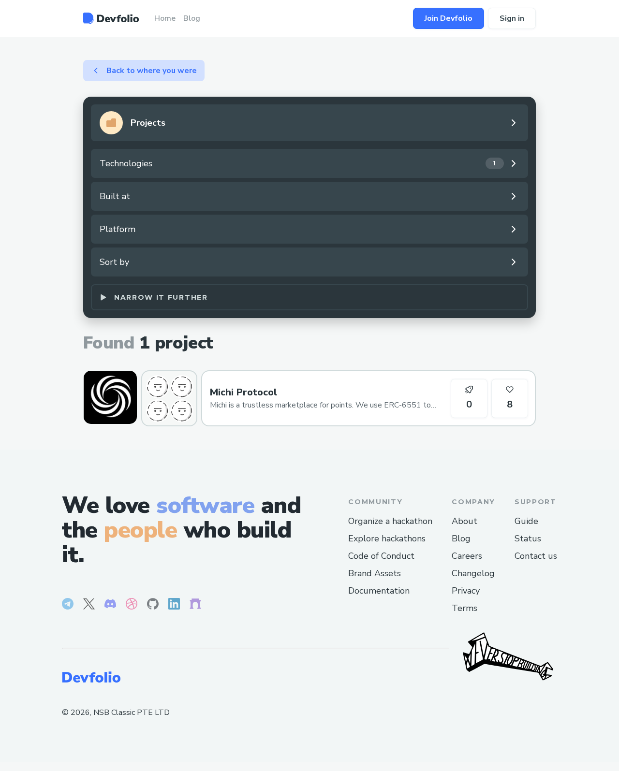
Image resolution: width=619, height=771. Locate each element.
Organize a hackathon (390, 521)
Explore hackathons (387, 538)
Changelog (473, 573)
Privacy (466, 590)
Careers (467, 556)
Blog (461, 538)
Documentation (379, 590)
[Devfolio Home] (111, 18)
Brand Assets (374, 573)
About (464, 521)
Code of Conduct (381, 556)
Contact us (536, 556)
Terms (464, 608)
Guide (526, 521)
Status (528, 538)
